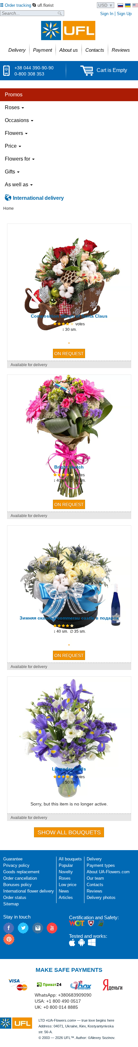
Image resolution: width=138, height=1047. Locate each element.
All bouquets (70, 859)
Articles (66, 897)
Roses (65, 878)
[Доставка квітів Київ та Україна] (128, 5)
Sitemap (11, 904)
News (64, 891)
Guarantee (12, 859)
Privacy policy (16, 865)
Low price (67, 884)
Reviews (94, 891)
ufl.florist (46, 5)
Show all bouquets (69, 832)
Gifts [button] (10, 171)
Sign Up (124, 14)
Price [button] (11, 146)
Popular (66, 865)
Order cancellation (20, 878)
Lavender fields (69, 769)
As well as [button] (17, 184)
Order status (14, 897)
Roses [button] (13, 107)
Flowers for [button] (18, 159)
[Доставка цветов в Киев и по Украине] (120, 5)
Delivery (94, 859)
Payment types (101, 865)
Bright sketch (69, 467)
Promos (13, 94)
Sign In (106, 14)
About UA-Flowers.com (108, 871)
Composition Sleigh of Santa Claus (69, 316)
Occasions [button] (17, 120)
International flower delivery (28, 891)
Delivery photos (101, 897)
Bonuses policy (17, 884)
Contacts (95, 884)
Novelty (66, 871)
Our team (95, 878)
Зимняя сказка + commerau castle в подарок (69, 618)
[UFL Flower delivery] (68, 30)
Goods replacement (21, 871)
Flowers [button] (14, 133)
